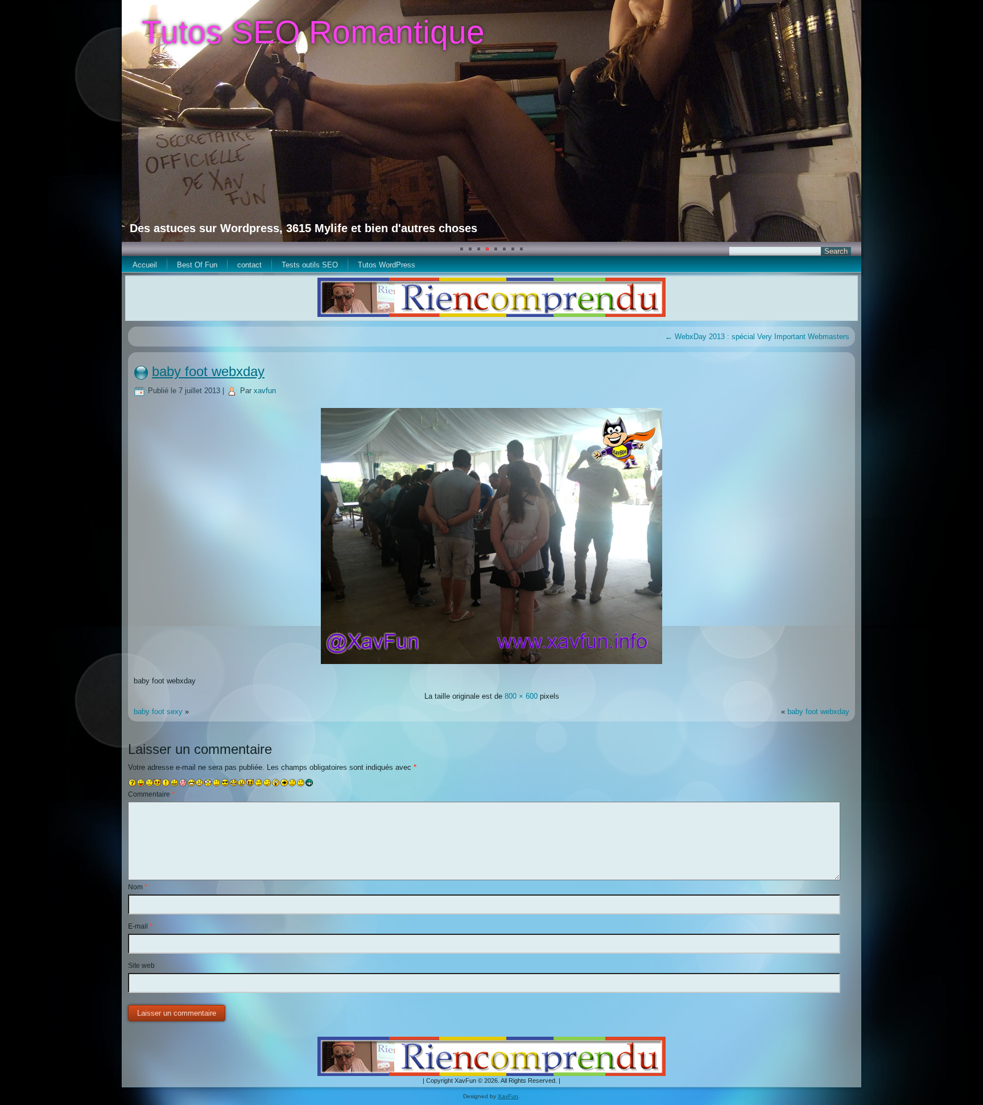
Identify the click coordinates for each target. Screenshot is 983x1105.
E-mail (140, 926)
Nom (137, 887)
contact (249, 265)
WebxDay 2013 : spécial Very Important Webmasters (757, 336)
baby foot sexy (158, 711)
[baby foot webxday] (491, 665)
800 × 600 (521, 696)
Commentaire (151, 794)
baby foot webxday (208, 371)
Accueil (145, 265)
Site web (141, 966)
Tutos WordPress (386, 265)
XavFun (508, 1096)
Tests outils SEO (310, 265)
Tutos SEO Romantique (313, 32)
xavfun (265, 390)
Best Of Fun (197, 265)
